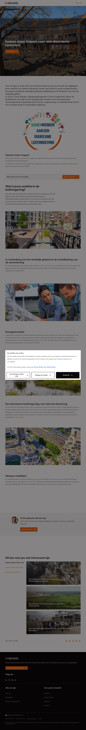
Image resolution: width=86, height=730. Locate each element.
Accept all (66, 375)
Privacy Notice (38, 367)
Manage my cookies (41, 375)
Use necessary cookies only (17, 375)
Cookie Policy (51, 367)
